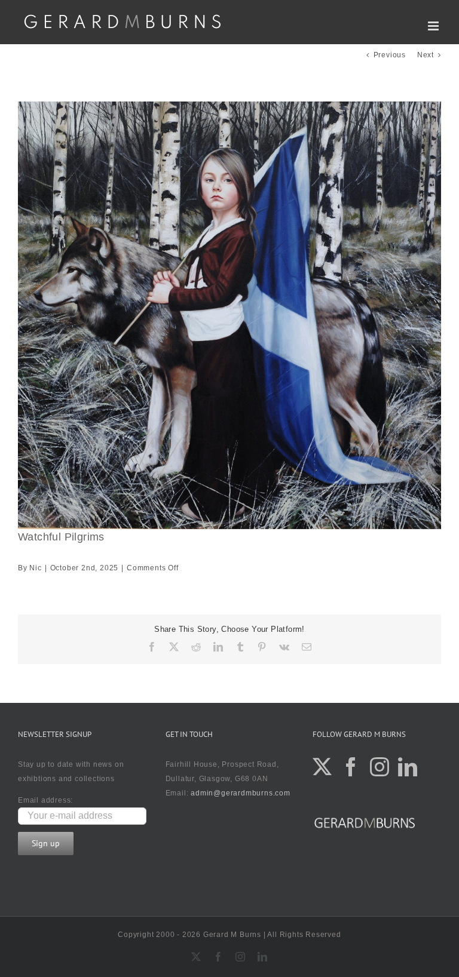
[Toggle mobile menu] (434, 26)
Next (425, 55)
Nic (35, 568)
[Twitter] (322, 766)
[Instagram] (380, 766)
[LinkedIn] (408, 766)
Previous (390, 55)
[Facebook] (351, 766)
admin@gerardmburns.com (240, 793)
